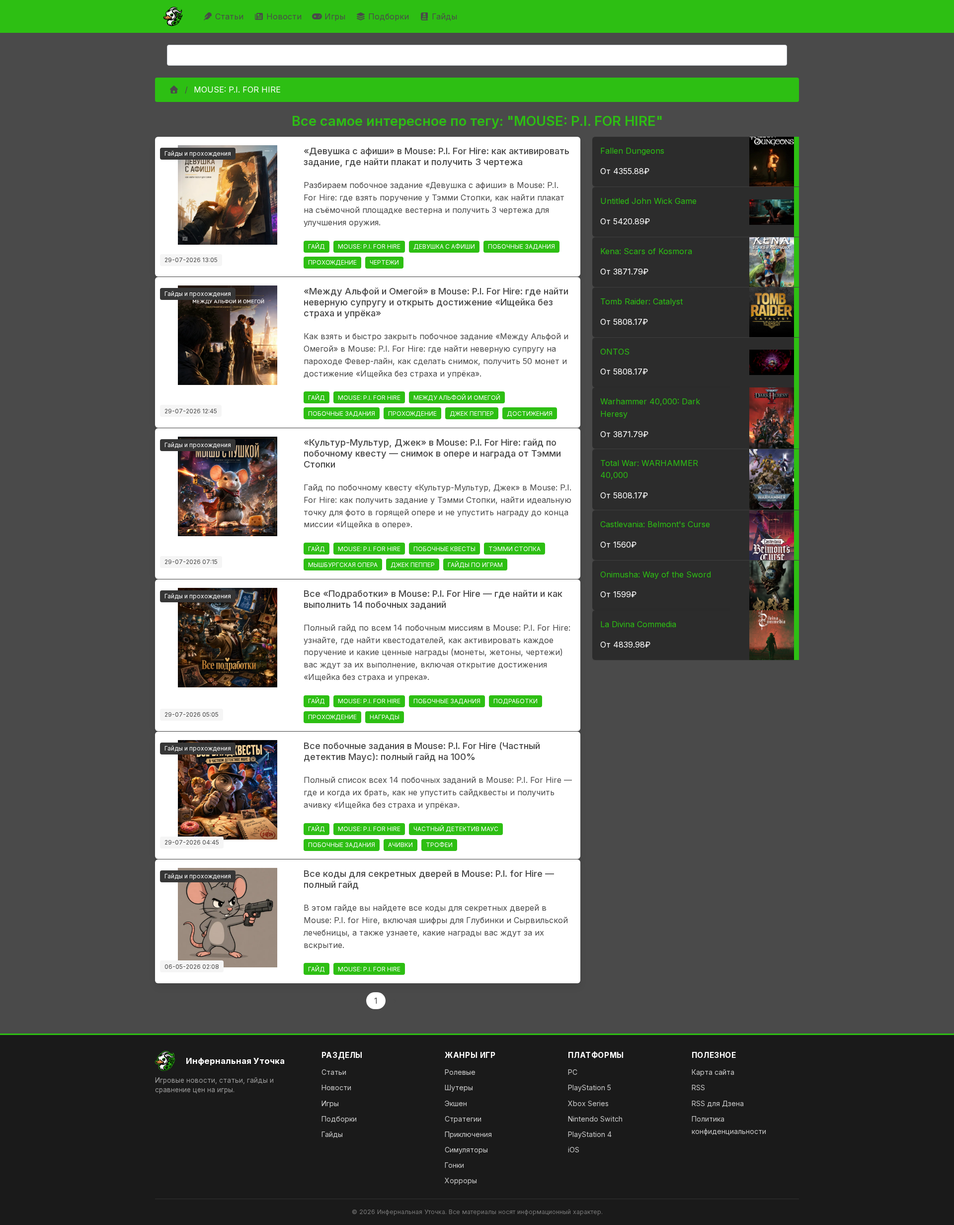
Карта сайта (713, 1072)
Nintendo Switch (595, 1119)
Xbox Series (588, 1103)
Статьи (229, 16)
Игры (335, 16)
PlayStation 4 (590, 1134)
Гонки (454, 1165)
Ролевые (460, 1072)
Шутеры (459, 1087)
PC (572, 1072)
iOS (573, 1149)
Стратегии (463, 1119)
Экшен (456, 1103)
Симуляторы (466, 1149)
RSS (698, 1087)
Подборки (388, 16)
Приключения (468, 1134)
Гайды (444, 16)
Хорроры (461, 1180)
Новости (284, 16)
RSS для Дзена (718, 1103)
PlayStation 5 (589, 1087)
